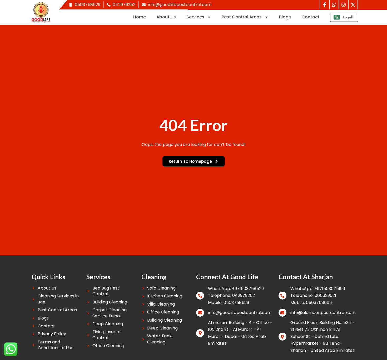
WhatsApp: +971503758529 (236, 289)
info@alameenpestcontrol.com (323, 313)
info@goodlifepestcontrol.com (239, 313)
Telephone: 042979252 (231, 295)
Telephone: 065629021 (313, 295)
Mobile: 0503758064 (311, 303)
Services (195, 17)
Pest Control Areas (242, 17)
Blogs (285, 17)
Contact (310, 17)
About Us (166, 17)
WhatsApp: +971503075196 (317, 289)
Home (139, 17)
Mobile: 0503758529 (228, 303)
